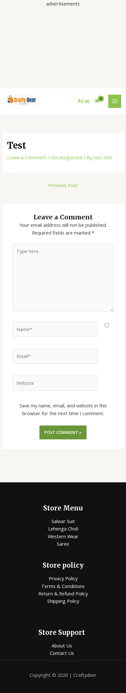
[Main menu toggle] (114, 101)
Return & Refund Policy (63, 593)
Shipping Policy (63, 601)
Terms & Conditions (63, 586)
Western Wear (63, 536)
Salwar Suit (63, 521)
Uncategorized (66, 157)
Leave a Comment (26, 157)
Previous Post (63, 185)
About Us (62, 645)
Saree (63, 544)
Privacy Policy (63, 578)
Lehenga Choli (63, 528)
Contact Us (62, 653)
